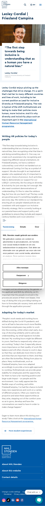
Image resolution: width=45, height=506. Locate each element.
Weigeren (23, 283)
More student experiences (20, 431)
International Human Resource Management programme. (19, 123)
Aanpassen (21, 275)
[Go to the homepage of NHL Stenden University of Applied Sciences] (6, 4)
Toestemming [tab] (8, 227)
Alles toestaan (22, 268)
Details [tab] (23, 227)
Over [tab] (37, 227)
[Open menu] (40, 4)
